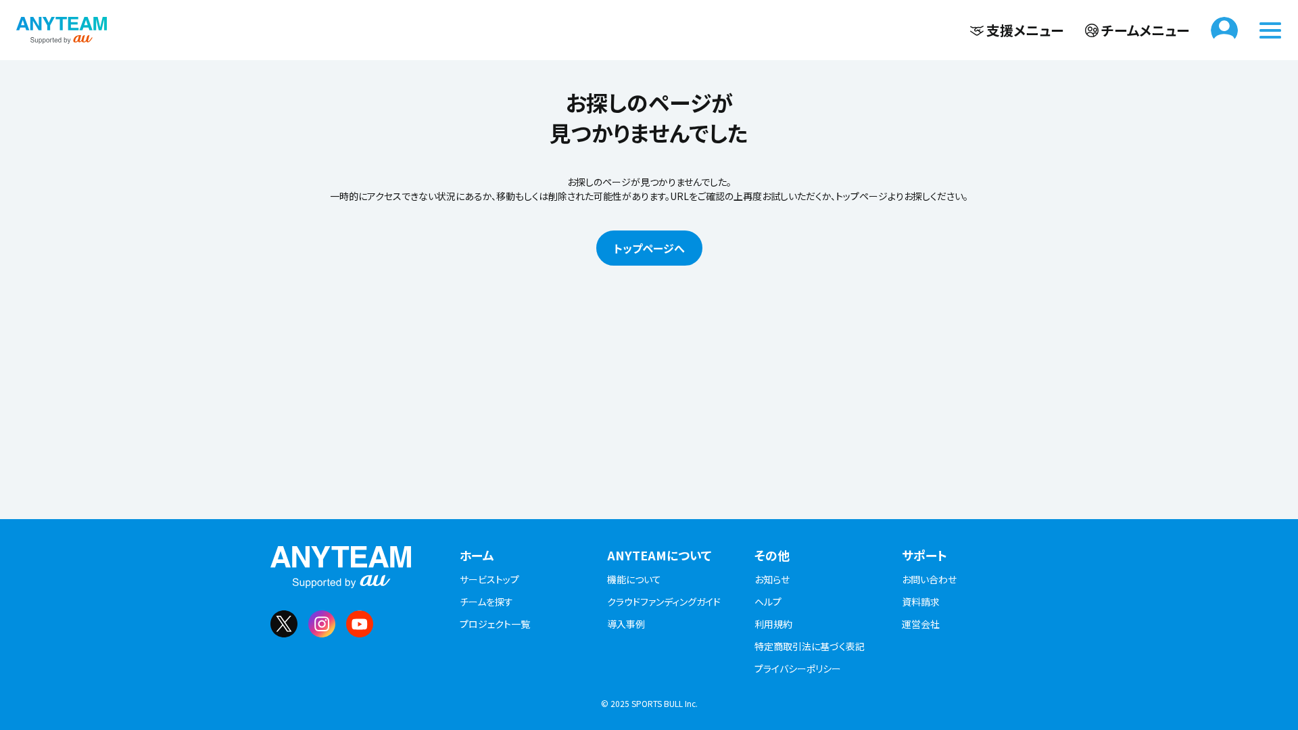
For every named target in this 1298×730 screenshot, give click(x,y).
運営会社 (921, 624)
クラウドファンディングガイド (664, 601)
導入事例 (626, 624)
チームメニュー (1145, 30)
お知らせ (772, 579)
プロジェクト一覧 (495, 624)
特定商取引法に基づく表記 (809, 646)
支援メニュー (1024, 30)
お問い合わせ (929, 579)
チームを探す (486, 601)
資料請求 (921, 601)
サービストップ (489, 579)
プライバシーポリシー (797, 668)
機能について (634, 579)
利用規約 (773, 624)
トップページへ (649, 248)
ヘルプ (768, 601)
